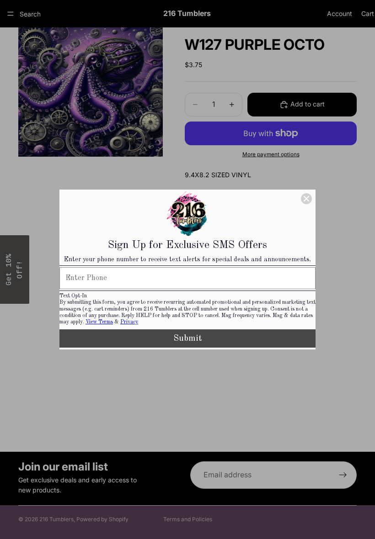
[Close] (306, 198)
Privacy (129, 322)
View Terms (99, 322)
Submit (187, 338)
